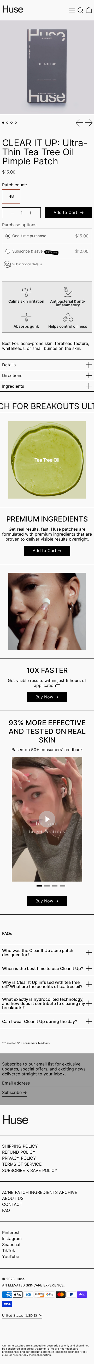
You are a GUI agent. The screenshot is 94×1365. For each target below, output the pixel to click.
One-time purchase (29, 236)
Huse (21, 1279)
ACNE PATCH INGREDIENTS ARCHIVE (39, 1192)
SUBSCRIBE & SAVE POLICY (29, 1170)
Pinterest (11, 1232)
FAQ (6, 1210)
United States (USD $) (20, 1316)
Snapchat (11, 1244)
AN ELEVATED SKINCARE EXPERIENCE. (33, 1285)
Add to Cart (44, 550)
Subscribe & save (35, 251)
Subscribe (12, 1092)
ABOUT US (13, 1198)
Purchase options (19, 224)
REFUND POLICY (19, 1152)
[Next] (74, 820)
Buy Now (44, 696)
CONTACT (12, 1204)
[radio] (7, 236)
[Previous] (19, 820)
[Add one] (30, 213)
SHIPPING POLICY (20, 1146)
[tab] (3, 123)
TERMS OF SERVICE (22, 1164)
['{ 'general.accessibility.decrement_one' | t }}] (12, 213)
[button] (80, 10)
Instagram (12, 1238)
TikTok (8, 1250)
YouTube (10, 1256)
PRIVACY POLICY (19, 1158)
